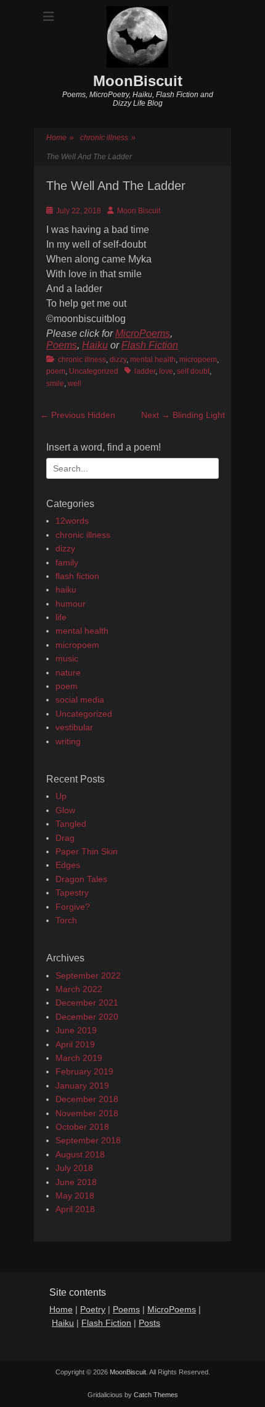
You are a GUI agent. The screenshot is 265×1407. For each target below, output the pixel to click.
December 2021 (86, 1002)
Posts (149, 1323)
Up (61, 796)
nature (68, 672)
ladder (144, 371)
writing (68, 741)
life (61, 617)
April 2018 (75, 1209)
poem (55, 371)
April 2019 (75, 1044)
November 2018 (86, 1113)
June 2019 (76, 1030)
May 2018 (74, 1195)
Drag (65, 838)
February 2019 (84, 1071)
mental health (153, 359)
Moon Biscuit (138, 211)
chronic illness (108, 137)
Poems (61, 345)
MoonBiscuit (137, 81)
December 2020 (86, 1017)
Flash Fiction (149, 345)
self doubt (193, 371)
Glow (65, 810)
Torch (66, 920)
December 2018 (86, 1099)
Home (60, 137)
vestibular (74, 727)
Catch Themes (156, 1394)
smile (55, 383)
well (74, 383)
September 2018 (88, 1140)
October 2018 (82, 1127)
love (166, 371)
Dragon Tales (81, 879)
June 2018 (76, 1182)
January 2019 (82, 1085)
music (66, 658)
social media (79, 699)
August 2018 (80, 1154)
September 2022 (88, 975)
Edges (67, 865)
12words (72, 521)
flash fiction (77, 576)
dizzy (118, 359)
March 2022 (78, 989)
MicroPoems (142, 333)
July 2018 (74, 1168)
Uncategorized (93, 371)
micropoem (198, 359)
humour (70, 604)
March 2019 (78, 1058)
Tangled (70, 824)
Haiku (95, 345)
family (66, 562)
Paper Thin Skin (86, 851)
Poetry (92, 1309)
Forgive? (72, 907)
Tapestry (72, 892)
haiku (65, 589)
